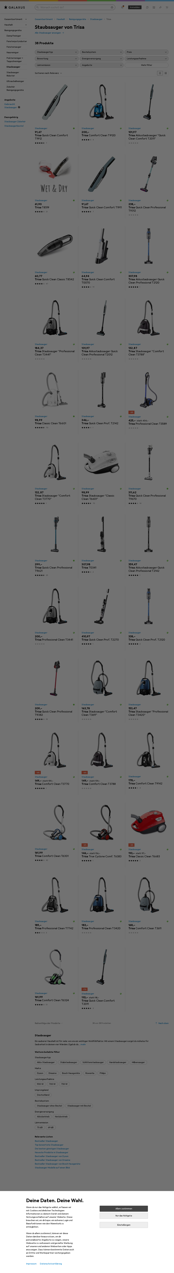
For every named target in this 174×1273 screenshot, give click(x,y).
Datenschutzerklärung (51, 1263)
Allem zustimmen (123, 1208)
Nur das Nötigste (123, 1215)
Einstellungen (123, 1225)
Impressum (31, 1263)
